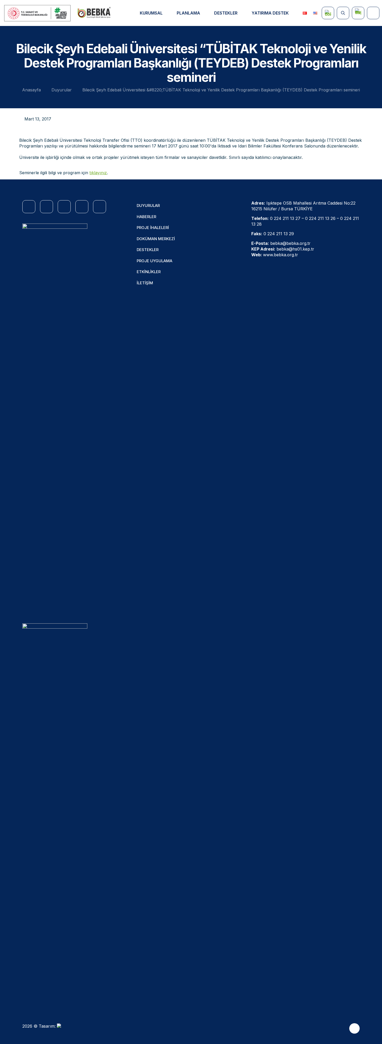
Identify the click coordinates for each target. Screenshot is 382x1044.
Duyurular (61, 89)
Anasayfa (31, 89)
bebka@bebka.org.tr (290, 243)
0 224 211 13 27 (285, 218)
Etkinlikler (149, 271)
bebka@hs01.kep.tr (295, 249)
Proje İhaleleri (153, 227)
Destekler (148, 249)
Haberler (146, 216)
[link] (54, 418)
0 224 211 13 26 (320, 218)
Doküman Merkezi (156, 238)
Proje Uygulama (154, 260)
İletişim (145, 282)
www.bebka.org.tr (280, 254)
